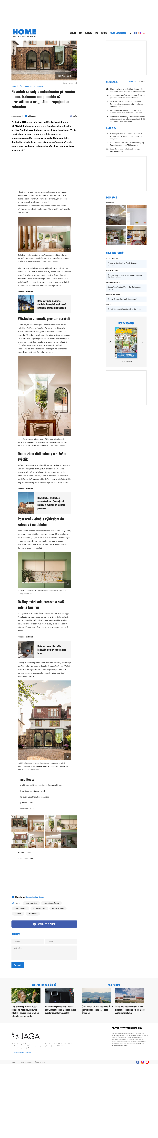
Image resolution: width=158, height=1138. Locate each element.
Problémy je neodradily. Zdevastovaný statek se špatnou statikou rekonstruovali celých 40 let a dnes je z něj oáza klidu (127, 119)
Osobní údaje (26, 1062)
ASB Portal (114, 985)
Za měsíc (142, 82)
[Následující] (142, 342)
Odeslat (17, 965)
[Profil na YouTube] (144, 33)
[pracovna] (116, 215)
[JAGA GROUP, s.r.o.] (25, 1036)
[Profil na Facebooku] (135, 33)
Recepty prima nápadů (43, 985)
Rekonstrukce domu (34, 86)
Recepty (104, 33)
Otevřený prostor (39, 908)
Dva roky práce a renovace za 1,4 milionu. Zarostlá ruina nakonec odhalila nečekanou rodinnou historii (126, 104)
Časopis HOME (40, 1062)
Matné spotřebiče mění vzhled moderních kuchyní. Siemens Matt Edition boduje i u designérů (126, 136)
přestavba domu (58, 908)
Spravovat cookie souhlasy (21, 1052)
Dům (80, 33)
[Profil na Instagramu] (139, 33)
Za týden (132, 82)
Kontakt (15, 1062)
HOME (13, 86)
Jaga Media (28, 1048)
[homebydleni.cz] (24, 33)
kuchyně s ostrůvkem (51, 903)
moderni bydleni (20, 908)
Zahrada (88, 33)
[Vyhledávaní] (130, 33)
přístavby (18, 913)
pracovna (110, 203)
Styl (96, 33)
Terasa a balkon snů (118, 33)
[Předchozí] (110, 342)
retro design (33, 913)
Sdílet (75, 116)
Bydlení (73, 33)
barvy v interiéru (31, 903)
